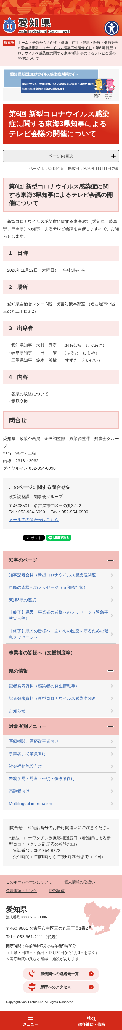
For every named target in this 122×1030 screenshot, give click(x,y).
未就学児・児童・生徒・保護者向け (42, 778)
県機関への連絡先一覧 (59, 973)
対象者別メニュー (28, 726)
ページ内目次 (61, 156)
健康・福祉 (70, 43)
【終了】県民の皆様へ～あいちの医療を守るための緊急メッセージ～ (58, 633)
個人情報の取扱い (79, 882)
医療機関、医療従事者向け (34, 741)
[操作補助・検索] (91, 1020)
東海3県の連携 (22, 599)
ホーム (23, 43)
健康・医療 (91, 43)
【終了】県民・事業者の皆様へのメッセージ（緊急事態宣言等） (58, 615)
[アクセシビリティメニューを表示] (111, 28)
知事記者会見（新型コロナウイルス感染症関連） (54, 575)
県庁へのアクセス (55, 987)
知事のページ (23, 559)
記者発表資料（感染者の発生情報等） (44, 686)
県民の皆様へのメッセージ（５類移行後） (48, 587)
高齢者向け (19, 791)
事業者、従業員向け (27, 753)
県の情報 (18, 670)
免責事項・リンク (21, 891)
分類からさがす (44, 43)
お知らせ (17, 710)
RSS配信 (57, 891)
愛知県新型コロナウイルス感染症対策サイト (56, 48)
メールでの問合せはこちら (34, 519)
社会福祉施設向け (25, 766)
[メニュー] (30, 1020)
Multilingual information (30, 803)
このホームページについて (29, 882)
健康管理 (111, 43)
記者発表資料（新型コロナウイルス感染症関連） (54, 698)
